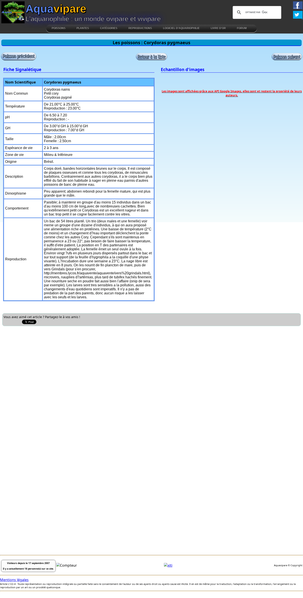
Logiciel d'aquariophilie (181, 28)
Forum (242, 28)
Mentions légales (14, 579)
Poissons (58, 28)
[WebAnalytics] (168, 565)
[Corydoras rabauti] (286, 59)
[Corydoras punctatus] (19, 59)
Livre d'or (218, 28)
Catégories (108, 28)
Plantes (83, 28)
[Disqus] (151, 383)
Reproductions (140, 28)
